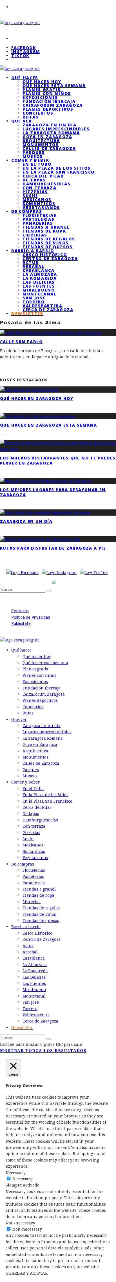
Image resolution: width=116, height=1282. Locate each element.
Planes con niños (47, 93)
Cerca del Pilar (43, 176)
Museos (30, 775)
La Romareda (40, 278)
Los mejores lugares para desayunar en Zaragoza (53, 492)
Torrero (34, 301)
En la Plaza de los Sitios (57, 168)
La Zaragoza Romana (51, 132)
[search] (48, 590)
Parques (34, 152)
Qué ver (21, 121)
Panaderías (38, 223)
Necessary (22, 1178)
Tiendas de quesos (41, 920)
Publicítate (21, 623)
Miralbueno (39, 290)
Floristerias (40, 215)
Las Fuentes (39, 286)
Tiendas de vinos (46, 242)
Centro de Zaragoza (50, 258)
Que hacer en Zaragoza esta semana (48, 425)
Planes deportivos (48, 109)
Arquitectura (41, 140)
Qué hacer (24, 77)
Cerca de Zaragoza (48, 309)
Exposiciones (40, 97)
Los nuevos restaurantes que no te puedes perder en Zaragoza (57, 460)
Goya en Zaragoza (47, 136)
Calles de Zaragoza (49, 148)
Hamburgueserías (46, 183)
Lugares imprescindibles (56, 128)
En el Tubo (37, 164)
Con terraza (39, 187)
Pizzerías (35, 191)
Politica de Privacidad (30, 617)
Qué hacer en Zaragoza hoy (36, 398)
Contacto (20, 610)
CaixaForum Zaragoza (53, 105)
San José (34, 297)
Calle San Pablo (21, 341)
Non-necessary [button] (20, 1223)
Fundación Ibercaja (49, 101)
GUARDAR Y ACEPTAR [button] (27, 1273)
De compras (26, 211)
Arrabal (33, 266)
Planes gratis (42, 89)
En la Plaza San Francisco (59, 172)
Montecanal (40, 294)
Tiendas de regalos (49, 239)
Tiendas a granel (46, 227)
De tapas (34, 180)
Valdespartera (43, 305)
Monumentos (41, 144)
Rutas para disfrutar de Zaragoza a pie (53, 548)
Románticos (39, 203)
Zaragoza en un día (49, 124)
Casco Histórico (45, 254)
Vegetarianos (35, 857)
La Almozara (40, 274)
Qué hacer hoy (42, 81)
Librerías (35, 235)
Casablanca (39, 270)
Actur (31, 262)
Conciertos (38, 113)
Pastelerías (38, 219)
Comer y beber (30, 160)
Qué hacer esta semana (54, 85)
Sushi (30, 195)
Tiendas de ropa (44, 231)
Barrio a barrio (32, 250)
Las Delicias (39, 282)
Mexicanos (37, 199)
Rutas (28, 713)
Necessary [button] (16, 1172)
